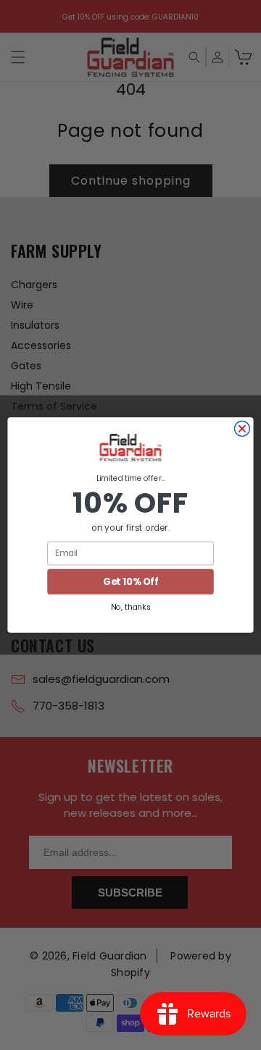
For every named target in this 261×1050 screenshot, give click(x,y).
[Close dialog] (241, 429)
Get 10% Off (130, 581)
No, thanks (130, 607)
